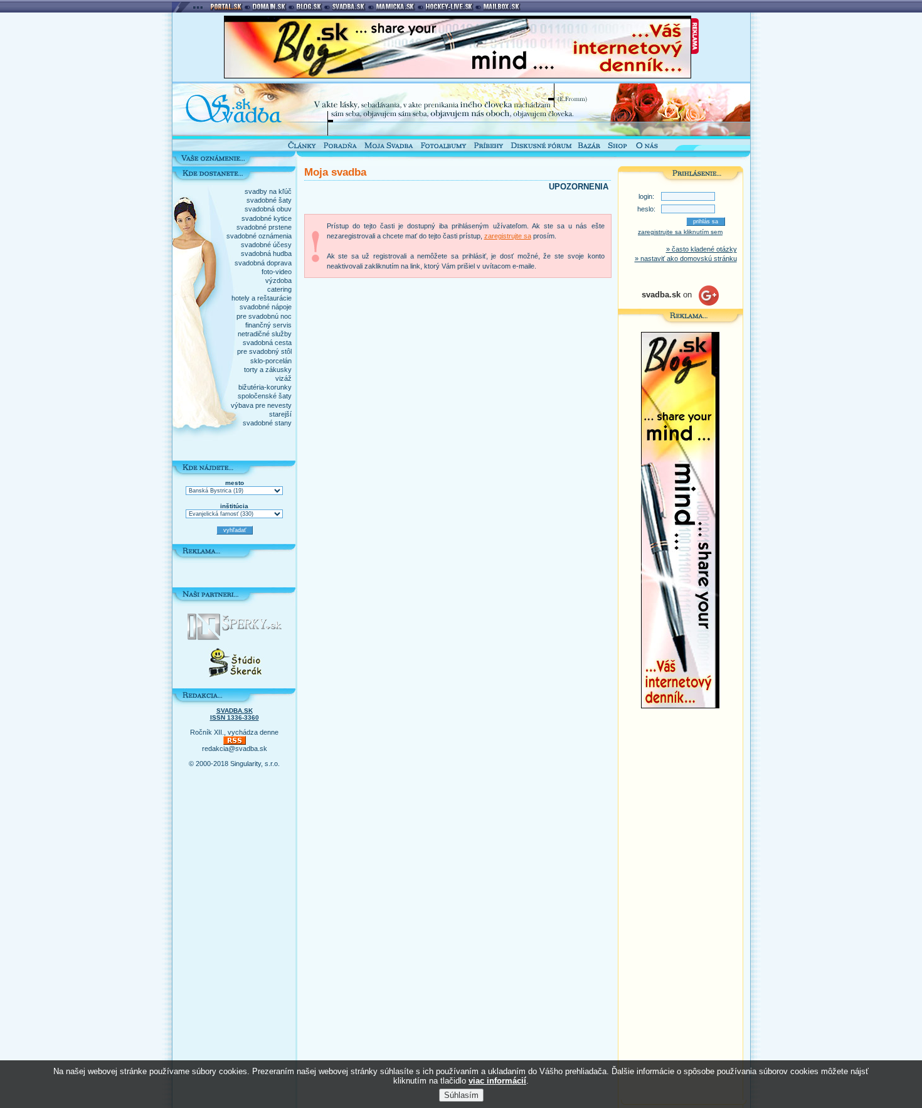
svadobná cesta (267, 342)
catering (279, 289)
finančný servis (268, 325)
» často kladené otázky (701, 249)
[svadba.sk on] (680, 303)
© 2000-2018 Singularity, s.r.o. (234, 763)
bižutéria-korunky (265, 387)
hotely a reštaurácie (261, 298)
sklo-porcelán (271, 361)
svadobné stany (267, 423)
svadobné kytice (266, 218)
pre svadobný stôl (264, 351)
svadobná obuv (268, 209)
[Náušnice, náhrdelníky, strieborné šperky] (235, 637)
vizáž (283, 378)
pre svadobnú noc (264, 316)
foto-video (277, 271)
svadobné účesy (266, 244)
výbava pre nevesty (261, 405)
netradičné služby (265, 334)
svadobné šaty (269, 200)
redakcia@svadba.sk (234, 748)
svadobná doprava (263, 263)
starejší (280, 414)
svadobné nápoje (266, 307)
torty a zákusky (268, 369)
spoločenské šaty (265, 396)
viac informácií (497, 1080)
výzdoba (278, 280)
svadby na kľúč (268, 191)
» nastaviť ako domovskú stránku (686, 258)
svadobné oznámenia (259, 236)
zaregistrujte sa (507, 236)
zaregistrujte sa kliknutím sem (680, 231)
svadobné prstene (264, 227)
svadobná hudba (266, 253)
